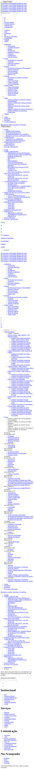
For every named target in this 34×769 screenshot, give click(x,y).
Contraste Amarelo (9, 24)
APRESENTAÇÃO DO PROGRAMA (19, 153)
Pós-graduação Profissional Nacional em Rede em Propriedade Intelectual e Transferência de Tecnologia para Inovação (20, 518)
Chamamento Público (10, 719)
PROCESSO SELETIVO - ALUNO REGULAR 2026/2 (18, 179)
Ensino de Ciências (13, 568)
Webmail (6, 39)
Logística (10, 508)
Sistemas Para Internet (14, 537)
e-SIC (5, 32)
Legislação (11, 54)
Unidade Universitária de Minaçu (20, 409)
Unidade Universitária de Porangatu (21, 412)
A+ (5, 17)
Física (9, 552)
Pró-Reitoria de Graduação (15, 60)
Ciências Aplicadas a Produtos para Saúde (19, 480)
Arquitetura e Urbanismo (14, 524)
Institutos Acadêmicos (14, 52)
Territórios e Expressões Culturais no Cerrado (20, 576)
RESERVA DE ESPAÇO (15, 200)
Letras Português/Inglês (14, 557)
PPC (9, 159)
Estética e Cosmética (13, 474)
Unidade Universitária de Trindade (20, 365)
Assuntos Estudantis (13, 84)
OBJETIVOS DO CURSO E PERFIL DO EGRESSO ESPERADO (19, 155)
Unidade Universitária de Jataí (19, 390)
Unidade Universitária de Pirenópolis (21, 347)
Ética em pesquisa (13, 71)
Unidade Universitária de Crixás (20, 407)
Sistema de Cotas (12, 90)
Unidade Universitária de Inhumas (20, 360)
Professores (7, 118)
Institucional (7, 44)
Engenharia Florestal (13, 439)
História (10, 556)
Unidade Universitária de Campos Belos (22, 368)
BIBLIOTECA (10, 143)
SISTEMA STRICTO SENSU (16, 183)
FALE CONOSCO (9, 145)
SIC (5, 35)
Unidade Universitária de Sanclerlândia (22, 404)
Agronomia (11, 436)
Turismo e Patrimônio (14, 504)
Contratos (7, 717)
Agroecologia (11, 445)
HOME (6, 129)
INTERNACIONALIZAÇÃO (12, 142)
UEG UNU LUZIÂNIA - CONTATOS (19, 172)
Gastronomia (11, 507)
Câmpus (6, 114)
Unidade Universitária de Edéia (19, 388)
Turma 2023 (11, 208)
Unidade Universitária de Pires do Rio (21, 385)
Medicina (10, 466)
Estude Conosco (8, 85)
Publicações (7, 748)
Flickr (5, 759)
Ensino (6, 58)
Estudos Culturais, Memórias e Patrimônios (19, 570)
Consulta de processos (10, 715)
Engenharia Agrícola (13, 437)
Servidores (7, 120)
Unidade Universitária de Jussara (20, 377)
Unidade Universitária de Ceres (19, 341)
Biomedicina (11, 459)
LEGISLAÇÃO (12, 170)
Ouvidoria (7, 30)
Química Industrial (13, 527)
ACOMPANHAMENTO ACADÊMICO (17, 134)
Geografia (10, 554)
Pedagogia (10, 560)
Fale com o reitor (9, 749)
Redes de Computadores (14, 535)
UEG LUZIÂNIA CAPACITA (16, 195)
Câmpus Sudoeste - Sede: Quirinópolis (18, 387)
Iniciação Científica (13, 73)
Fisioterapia (11, 464)
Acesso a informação (10, 738)
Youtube (6, 761)
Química (10, 532)
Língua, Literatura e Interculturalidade (18, 575)
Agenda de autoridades (10, 746)
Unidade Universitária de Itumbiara (21, 384)
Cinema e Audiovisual (14, 497)
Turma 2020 (11, 203)
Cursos (6, 98)
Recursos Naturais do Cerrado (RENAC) (19, 485)
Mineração (11, 510)
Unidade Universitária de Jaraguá (20, 344)
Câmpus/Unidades (9, 332)
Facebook (7, 758)
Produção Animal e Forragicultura (17, 453)
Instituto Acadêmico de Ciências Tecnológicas (20, 109)
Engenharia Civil (12, 526)
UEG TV (6, 741)
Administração (12, 55)
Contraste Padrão (9, 22)
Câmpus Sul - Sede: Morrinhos (16, 379)
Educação (10, 565)
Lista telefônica (8, 745)
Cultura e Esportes (13, 82)
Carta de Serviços (12, 57)
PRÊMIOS (11, 165)
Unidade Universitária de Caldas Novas (22, 380)
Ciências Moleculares (13, 541)
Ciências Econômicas (13, 496)
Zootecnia (10, 442)
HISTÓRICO (11, 158)
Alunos (6, 117)
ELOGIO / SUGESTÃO (11, 147)
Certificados (7, 723)
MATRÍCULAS (12, 184)
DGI (5, 694)
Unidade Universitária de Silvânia (20, 349)
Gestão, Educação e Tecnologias (17, 515)
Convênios (7, 701)
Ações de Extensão (13, 80)
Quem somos (11, 46)
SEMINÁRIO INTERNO (15, 191)
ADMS (6, 41)
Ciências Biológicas (13, 469)
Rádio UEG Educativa (10, 740)
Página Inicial (8, 667)
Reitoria (10, 49)
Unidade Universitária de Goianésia (21, 343)
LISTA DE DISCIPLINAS (15, 162)
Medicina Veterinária (13, 440)
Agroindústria (11, 447)
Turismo (10, 502)
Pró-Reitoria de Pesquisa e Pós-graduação (19, 68)
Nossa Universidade (13, 87)
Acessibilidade (8, 38)
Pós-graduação (12, 65)
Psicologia (10, 549)
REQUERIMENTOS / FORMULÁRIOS (19, 186)
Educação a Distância (14, 63)
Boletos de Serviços (9, 714)
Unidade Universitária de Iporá (19, 399)
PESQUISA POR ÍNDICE (8, 678)
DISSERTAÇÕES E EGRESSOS (15, 140)
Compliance (7, 33)
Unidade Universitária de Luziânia (20, 346)
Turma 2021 (11, 205)
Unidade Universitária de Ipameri (20, 382)
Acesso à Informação (10, 121)
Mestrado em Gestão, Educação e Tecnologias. (13, 124)
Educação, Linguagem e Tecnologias (18, 567)
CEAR (6, 704)
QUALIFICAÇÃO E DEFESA (16, 188)
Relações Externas (9, 699)
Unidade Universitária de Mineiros (20, 392)
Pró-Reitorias (11, 50)
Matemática (11, 559)
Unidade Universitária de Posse (19, 369)
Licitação (6, 720)
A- (5, 20)
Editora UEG (11, 74)
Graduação (11, 62)
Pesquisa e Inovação (13, 69)
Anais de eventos (9, 722)
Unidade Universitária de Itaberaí (20, 374)
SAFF (6, 727)
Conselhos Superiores (14, 47)
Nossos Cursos (12, 95)
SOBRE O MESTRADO (13, 131)
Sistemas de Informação (14, 529)
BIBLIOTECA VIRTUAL (15, 213)
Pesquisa (6, 66)
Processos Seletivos (13, 91)
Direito (10, 500)
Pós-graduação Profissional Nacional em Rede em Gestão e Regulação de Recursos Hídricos (20, 482)
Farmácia (10, 463)
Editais (6, 725)
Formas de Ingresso (13, 88)
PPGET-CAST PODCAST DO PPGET (19, 197)
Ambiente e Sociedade (14, 478)
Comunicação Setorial (10, 743)
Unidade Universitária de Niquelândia (21, 410)
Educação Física (12, 470)
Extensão (6, 76)
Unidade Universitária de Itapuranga (21, 376)
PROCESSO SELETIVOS (13, 132)
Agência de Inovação (10, 702)
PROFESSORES (12, 161)
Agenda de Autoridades (10, 36)
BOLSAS (10, 189)
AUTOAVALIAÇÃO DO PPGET (17, 164)
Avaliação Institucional (10, 697)
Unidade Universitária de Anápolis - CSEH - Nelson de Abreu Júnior (21, 338)
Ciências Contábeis (13, 494)
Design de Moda (12, 499)
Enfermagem (11, 461)
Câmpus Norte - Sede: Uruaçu (16, 406)
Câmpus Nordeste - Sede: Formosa (17, 366)
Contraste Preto (8, 27)
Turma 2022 (11, 206)
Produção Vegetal (12, 455)
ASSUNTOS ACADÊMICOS (14, 139)
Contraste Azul (8, 25)
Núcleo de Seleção (13, 93)
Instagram (7, 763)
